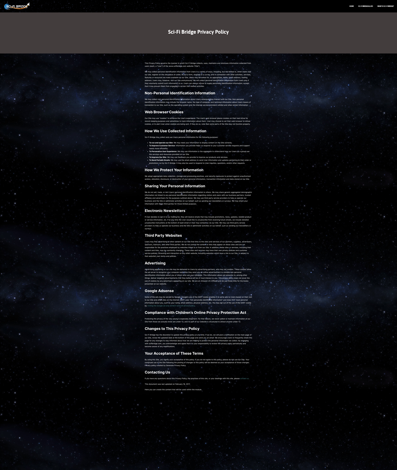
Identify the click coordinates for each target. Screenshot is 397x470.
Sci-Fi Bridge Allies (365, 6)
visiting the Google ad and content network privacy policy (171, 306)
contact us (244, 378)
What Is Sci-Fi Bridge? (385, 6)
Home (351, 6)
